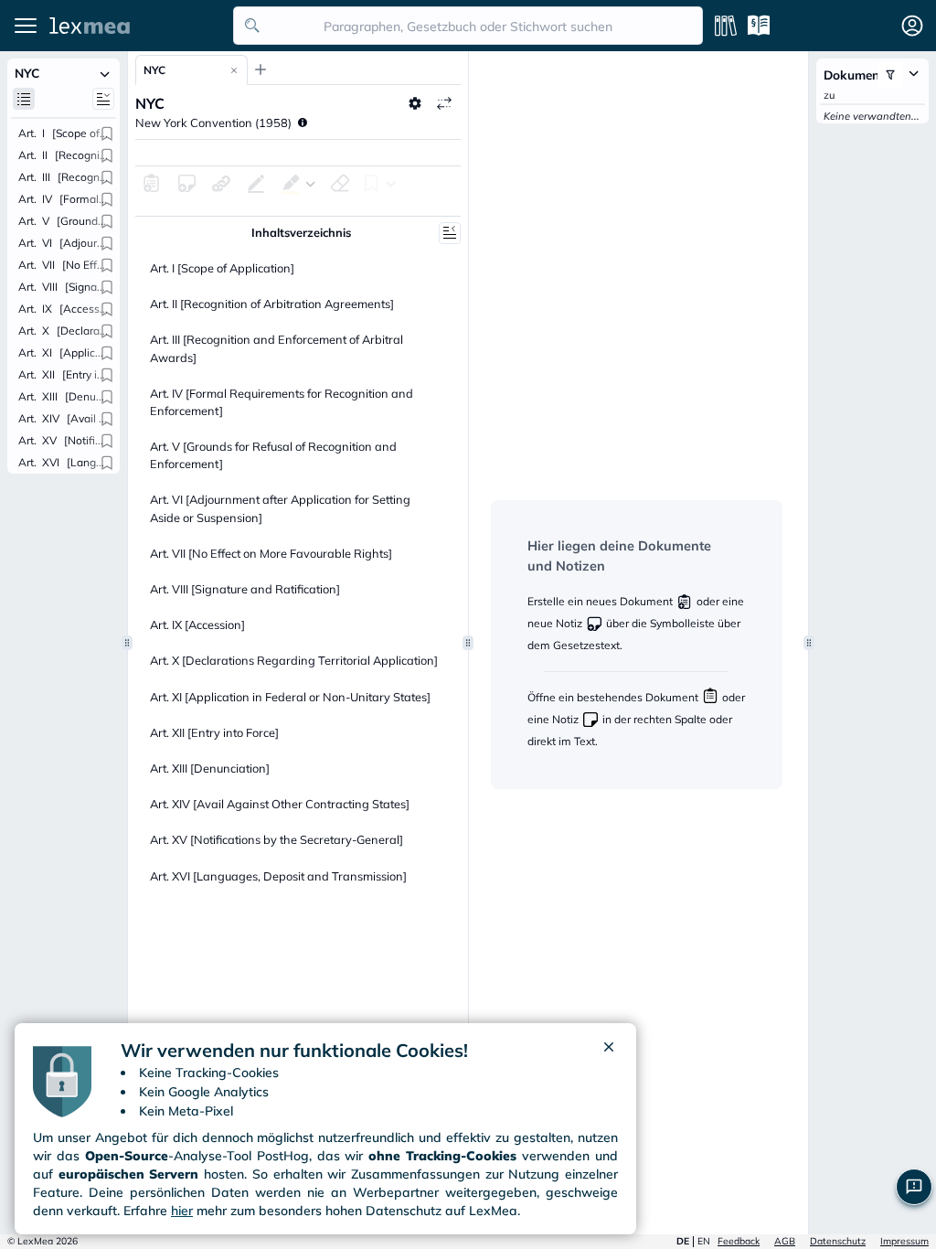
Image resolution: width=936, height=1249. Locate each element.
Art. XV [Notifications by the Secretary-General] (276, 839)
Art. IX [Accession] (197, 624)
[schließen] (609, 1050)
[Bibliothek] (726, 25)
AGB (784, 1241)
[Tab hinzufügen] (260, 69)
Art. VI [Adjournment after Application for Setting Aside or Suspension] (280, 508)
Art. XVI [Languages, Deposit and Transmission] (278, 876)
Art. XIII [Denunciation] (210, 768)
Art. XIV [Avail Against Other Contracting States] (280, 803)
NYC (154, 70)
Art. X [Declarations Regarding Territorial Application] (294, 660)
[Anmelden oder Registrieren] (912, 25)
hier (182, 1210)
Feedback (739, 1241)
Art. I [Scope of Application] (222, 268)
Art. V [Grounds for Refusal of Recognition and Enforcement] (273, 455)
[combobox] (468, 25)
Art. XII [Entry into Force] (214, 732)
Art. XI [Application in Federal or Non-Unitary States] (290, 696)
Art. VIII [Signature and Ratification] (245, 589)
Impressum (904, 1241)
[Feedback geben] (914, 1187)
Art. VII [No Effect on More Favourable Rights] (271, 553)
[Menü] (25, 25)
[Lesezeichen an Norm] (107, 133)
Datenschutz (838, 1241)
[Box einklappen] (105, 73)
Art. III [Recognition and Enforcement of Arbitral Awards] (276, 348)
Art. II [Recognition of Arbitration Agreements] (272, 303)
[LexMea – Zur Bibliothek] (136, 26)
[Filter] (890, 75)
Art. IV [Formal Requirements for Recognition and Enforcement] (281, 402)
